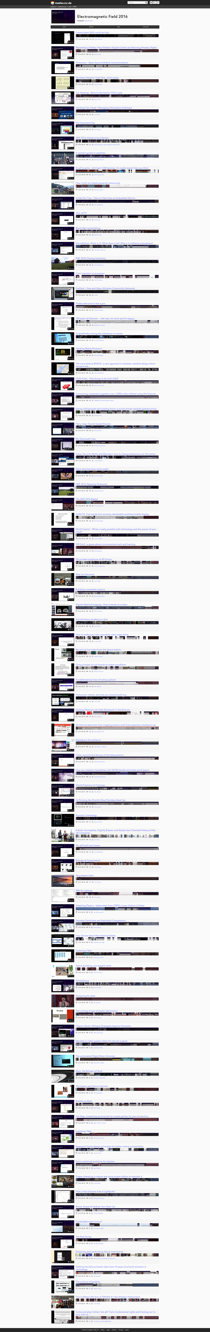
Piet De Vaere (98, 280)
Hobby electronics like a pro (90, 303)
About (103, 1330)
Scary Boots (97, 1183)
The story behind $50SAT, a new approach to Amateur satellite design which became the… (115, 365)
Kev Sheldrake (98, 205)
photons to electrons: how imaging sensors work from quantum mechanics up (116, 725)
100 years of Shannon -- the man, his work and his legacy (105, 318)
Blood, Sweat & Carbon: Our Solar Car (95, 1206)
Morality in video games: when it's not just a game (101, 1041)
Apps (108, 1330)
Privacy (121, 1330)
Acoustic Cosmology (86, 815)
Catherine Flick (98, 1048)
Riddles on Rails (84, 1101)
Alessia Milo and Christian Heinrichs (104, 1258)
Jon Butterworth (98, 912)
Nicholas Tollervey (99, 250)
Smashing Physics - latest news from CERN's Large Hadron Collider (110, 905)
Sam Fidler (97, 581)
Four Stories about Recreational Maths (96, 936)
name (64, 27)
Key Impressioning (85, 123)
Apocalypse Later (85, 875)
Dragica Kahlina (98, 1243)
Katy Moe (97, 897)
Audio (91, 21)
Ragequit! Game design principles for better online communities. (110, 1146)
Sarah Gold (97, 1002)
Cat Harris (97, 626)
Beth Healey (97, 987)
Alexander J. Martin (100, 747)
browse (53, 7)
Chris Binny (97, 867)
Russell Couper (98, 190)
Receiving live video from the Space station (98, 650)
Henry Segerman (99, 566)
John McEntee (98, 852)
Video (86, 21)
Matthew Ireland (99, 325)
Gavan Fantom (98, 310)
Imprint (114, 1330)
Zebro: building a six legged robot (93, 966)
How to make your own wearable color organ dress (102, 634)
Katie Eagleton (98, 1093)
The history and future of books (92, 1086)
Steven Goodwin (99, 385)
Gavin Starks (98, 822)
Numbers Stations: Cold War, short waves (97, 78)
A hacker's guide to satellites (90, 153)
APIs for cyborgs (84, 890)
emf (69, 7)
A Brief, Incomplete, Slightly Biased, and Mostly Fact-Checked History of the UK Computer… (115, 832)
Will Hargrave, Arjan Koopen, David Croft (107, 145)
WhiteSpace (82, 981)
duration (91, 27)
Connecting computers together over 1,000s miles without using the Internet (116, 394)
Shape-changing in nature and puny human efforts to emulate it (109, 1176)
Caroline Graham (99, 1228)
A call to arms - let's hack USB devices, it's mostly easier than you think (112, 168)
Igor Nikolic (97, 1168)
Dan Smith (97, 99)
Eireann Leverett (99, 957)
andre (96, 295)
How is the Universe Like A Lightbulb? (95, 1191)
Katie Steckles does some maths (92, 469)
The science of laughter (88, 1282)
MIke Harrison (98, 671)
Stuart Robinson (99, 373)
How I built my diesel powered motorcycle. (98, 183)
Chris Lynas (97, 807)
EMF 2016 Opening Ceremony (91, 484)
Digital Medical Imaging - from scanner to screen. (102, 604)
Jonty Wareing (98, 265)
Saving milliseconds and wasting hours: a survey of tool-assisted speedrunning (116, 409)
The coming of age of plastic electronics (96, 1011)
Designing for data (85, 996)
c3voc (127, 1330)
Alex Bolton (97, 686)
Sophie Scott (97, 1288)
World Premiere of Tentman (90, 785)
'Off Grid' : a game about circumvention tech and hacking (105, 544)
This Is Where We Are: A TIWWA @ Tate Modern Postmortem (108, 1297)
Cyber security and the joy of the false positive (100, 755)
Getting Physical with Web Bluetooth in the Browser (103, 710)
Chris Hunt (97, 1304)
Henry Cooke (98, 84)
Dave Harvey (98, 611)
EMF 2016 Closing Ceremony (91, 258)
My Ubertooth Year (86, 439)
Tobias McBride (98, 1213)
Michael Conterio (99, 1198)
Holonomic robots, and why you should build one (101, 695)
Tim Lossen (97, 882)
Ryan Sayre (97, 54)
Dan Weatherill (99, 175)
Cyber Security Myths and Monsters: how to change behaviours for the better (116, 454)
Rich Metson (98, 551)
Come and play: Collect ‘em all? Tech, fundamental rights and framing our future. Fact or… (116, 1313)
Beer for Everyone (85, 574)
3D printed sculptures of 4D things (94, 559)
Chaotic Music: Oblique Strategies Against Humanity (103, 1026)
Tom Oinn (97, 701)
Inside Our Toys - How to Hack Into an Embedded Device (105, 198)
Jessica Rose (97, 927)
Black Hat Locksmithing (88, 228)
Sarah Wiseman (99, 340)
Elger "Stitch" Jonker (100, 1123)
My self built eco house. (88, 845)
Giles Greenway (98, 1033)
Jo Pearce (97, 114)
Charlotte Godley (99, 1063)
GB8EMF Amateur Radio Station (104, 400)
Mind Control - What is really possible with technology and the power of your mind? (116, 530)
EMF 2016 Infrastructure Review (92, 138)
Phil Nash (97, 220)
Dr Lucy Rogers (98, 355)
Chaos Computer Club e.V (91, 1330)
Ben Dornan (98, 430)
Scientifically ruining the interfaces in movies (99, 333)
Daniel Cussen (98, 656)
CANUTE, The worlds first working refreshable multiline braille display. (112, 514)
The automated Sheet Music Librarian (95, 1056)
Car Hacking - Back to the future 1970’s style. (99, 93)
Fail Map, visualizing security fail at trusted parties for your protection (112, 1116)
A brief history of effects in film (92, 619)
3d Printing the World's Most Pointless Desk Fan (101, 800)
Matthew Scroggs (99, 942)
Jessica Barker (98, 461)
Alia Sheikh (97, 792)
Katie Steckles (98, 476)
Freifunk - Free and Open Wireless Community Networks (105, 288)
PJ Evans (96, 840)
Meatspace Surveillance (88, 740)
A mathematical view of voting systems (96, 680)
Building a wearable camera (90, 589)
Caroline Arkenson (100, 777)
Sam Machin (98, 39)
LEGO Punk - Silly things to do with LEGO (97, 379)
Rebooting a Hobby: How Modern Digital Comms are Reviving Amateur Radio (116, 47)
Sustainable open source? (89, 1222)
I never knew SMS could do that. (92, 32)
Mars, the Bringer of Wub (89, 1071)
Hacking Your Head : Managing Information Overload (104, 108)
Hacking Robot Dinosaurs (89, 349)
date (118, 27)
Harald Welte (98, 69)
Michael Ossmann (99, 446)
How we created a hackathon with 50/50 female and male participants (112, 770)
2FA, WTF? (81, 213)
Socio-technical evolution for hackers (95, 1161)
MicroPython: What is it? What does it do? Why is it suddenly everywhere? (114, 243)
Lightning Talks (84, 951)
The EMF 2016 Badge (87, 499)
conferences (62, 7)
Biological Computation (88, 860)
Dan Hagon (97, 1108)
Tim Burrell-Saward (99, 1078)
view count (146, 27)
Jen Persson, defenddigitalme (102, 1321)
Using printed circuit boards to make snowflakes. (101, 665)
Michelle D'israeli (99, 762)
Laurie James (98, 1153)
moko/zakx (97, 641)
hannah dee (97, 1276)
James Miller (98, 538)
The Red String (83, 1237)
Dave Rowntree (99, 160)
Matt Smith (97, 235)
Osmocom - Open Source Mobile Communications (102, 63)
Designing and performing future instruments (99, 1252)
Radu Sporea (97, 1018)
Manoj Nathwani (99, 596)
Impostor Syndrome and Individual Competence (101, 920)
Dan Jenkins (98, 716)
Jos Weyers (97, 129)
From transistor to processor (90, 273)
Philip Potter (98, 415)
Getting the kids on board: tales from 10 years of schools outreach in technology (111, 1268)
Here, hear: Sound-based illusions (93, 424)
